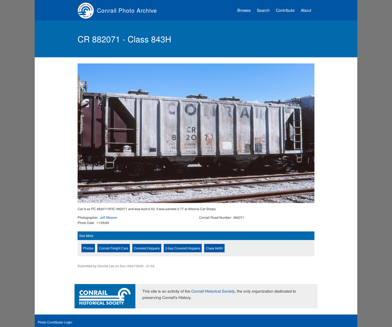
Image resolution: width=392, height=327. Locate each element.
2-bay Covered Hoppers (182, 248)
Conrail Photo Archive (127, 10)
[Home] (87, 10)
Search (263, 10)
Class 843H (214, 248)
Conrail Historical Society (213, 291)
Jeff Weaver (108, 217)
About (306, 10)
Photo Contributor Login (55, 322)
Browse (244, 10)
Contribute (285, 10)
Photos (88, 248)
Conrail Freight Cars (113, 248)
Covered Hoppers (147, 248)
